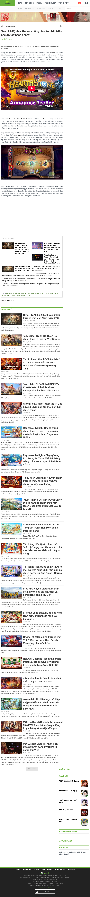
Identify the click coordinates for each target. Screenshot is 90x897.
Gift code (29, 3)
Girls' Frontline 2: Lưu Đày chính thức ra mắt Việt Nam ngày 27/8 (22, 268)
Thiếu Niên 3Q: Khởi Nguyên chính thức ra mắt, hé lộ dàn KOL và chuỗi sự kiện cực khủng (42, 480)
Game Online (60, 870)
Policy (50, 888)
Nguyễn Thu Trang (6, 39)
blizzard (24, 293)
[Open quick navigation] (61, 25)
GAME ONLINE (29, 8)
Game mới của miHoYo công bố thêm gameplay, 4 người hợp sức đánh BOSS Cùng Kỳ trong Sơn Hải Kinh (22, 248)
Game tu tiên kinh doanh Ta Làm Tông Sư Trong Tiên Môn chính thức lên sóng (41, 527)
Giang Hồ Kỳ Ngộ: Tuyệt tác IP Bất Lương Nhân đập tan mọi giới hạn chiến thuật (42, 406)
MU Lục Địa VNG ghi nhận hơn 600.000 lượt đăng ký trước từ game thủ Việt (40, 746)
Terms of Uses (42, 888)
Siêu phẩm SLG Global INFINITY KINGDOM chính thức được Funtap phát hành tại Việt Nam (41, 387)
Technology (50, 3)
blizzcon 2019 (27, 295)
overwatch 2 (19, 295)
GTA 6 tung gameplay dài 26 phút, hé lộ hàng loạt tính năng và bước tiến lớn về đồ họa (52, 247)
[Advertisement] (31, 217)
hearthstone (18, 293)
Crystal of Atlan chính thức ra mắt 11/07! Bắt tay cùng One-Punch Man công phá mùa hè (42, 640)
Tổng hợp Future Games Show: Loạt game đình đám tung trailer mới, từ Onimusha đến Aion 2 (51, 259)
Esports (71, 870)
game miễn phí (39, 293)
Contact (46, 891)
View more (32, 769)
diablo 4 (52, 293)
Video (36, 870)
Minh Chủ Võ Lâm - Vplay (68, 791)
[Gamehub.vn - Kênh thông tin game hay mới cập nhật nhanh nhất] (7, 2)
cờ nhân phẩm (11, 295)
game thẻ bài (10, 293)
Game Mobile (47, 870)
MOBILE (20, 8)
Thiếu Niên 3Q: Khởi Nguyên (69, 781)
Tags (4, 293)
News (20, 3)
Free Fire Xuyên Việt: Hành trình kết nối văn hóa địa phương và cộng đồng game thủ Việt (41, 591)
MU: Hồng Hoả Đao (66, 810)
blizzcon (46, 293)
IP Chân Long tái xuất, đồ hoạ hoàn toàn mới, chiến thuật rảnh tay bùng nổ (42, 615)
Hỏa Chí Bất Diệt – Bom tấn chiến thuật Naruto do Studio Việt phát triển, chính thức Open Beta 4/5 (42, 661)
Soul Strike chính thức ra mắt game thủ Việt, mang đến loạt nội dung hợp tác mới (46, 268)
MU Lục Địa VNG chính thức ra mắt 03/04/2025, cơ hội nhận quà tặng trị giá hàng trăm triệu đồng (43, 725)
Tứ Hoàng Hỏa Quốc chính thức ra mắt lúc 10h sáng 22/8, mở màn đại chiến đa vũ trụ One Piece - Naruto (42, 569)
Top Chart (63, 3)
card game (31, 293)
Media (39, 3)
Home (17, 870)
